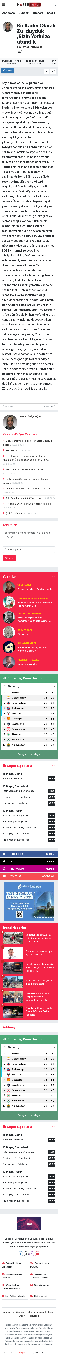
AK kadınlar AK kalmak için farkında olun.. (29, 504)
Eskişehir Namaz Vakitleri (12, 1276)
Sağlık (51, 13)
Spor (51, 1312)
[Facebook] (20, 1253)
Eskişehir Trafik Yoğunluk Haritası (39, 1276)
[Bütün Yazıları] (53, 434)
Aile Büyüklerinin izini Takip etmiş (25, 498)
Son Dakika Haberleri (15, 1296)
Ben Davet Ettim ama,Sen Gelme (24, 469)
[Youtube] (37, 1253)
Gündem (23, 13)
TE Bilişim (20, 1353)
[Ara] (54, 5)
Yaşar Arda (24, 585)
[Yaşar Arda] (9, 587)
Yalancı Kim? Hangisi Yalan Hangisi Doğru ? (32, 649)
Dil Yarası (23, 634)
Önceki (9, 406)
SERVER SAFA (25, 630)
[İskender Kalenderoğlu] (9, 602)
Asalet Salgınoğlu (29, 47)
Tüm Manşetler (41, 1285)
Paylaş (9, 70)
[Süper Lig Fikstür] (53, 766)
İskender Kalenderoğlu (33, 598)
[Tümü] (53, 576)
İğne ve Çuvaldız (27, 664)
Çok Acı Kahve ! (15, 513)
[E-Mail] (19, 52)
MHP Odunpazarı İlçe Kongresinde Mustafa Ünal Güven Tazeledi (33, 619)
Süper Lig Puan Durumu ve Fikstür (11, 1287)
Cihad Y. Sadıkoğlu (29, 613)
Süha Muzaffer (27, 643)
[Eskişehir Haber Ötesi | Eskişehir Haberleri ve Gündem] (29, 4)
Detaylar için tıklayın (29, 754)
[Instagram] (31, 1253)
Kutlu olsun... (13, 450)
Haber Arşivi (40, 1296)
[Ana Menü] (3, 4)
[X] (26, 1253)
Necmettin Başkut (29, 660)
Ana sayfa (8, 13)
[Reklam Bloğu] (29, 901)
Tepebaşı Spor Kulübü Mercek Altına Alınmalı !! (35, 604)
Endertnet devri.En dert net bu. (36, 589)
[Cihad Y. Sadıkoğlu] (9, 617)
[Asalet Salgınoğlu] (8, 26)
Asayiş (22, 1316)
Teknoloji (33, 1316)
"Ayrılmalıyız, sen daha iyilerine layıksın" (28, 488)
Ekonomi (38, 13)
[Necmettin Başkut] (9, 662)
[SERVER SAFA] (9, 632)
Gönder (9, 558)
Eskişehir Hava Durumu (39, 1265)
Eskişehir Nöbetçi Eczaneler (12, 1265)
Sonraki (48, 406)
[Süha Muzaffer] (9, 647)
